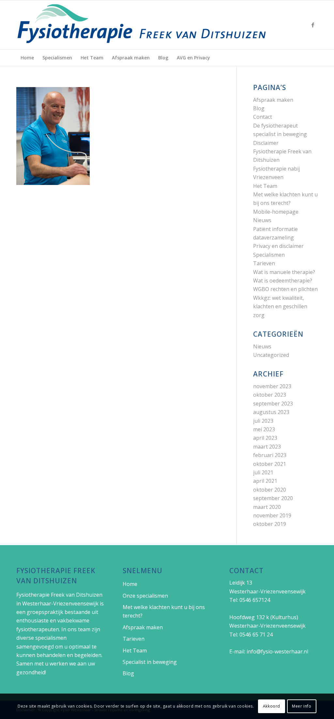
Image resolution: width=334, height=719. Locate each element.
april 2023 (265, 437)
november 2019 (272, 515)
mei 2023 (264, 429)
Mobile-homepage (275, 211)
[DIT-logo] (141, 24)
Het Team (265, 186)
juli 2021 (263, 472)
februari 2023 (269, 455)
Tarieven (264, 263)
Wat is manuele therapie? (284, 272)
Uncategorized (271, 355)
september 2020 (273, 498)
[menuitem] (27, 58)
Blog (259, 108)
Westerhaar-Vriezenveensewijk (60, 603)
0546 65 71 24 (256, 634)
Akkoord (271, 706)
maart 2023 (267, 446)
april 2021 (265, 480)
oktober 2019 (269, 524)
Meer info (301, 706)
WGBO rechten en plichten (285, 289)
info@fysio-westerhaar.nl (277, 651)
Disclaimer (266, 142)
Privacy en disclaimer (278, 246)
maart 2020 (267, 507)
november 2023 (272, 386)
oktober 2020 (269, 489)
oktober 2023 (269, 394)
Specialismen (269, 254)
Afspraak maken (273, 99)
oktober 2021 (269, 463)
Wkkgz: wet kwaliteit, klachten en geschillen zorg (280, 306)
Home (130, 584)
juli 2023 (263, 420)
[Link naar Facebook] (313, 25)
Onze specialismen (145, 595)
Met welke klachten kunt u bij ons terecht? (164, 611)
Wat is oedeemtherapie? (282, 280)
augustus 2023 (271, 412)
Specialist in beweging (150, 661)
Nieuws (262, 220)
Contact (262, 116)
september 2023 (273, 403)
